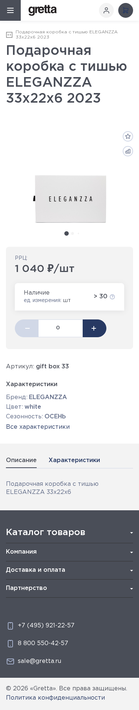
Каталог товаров (45, 532)
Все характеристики (38, 427)
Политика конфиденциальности (55, 698)
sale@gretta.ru (39, 661)
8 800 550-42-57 (43, 643)
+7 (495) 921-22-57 (46, 625)
